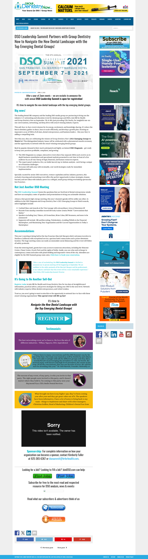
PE (66, 19)
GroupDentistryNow (29, 92)
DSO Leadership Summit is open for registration (59, 98)
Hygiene (36, 19)
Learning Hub (127, 19)
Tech (54, 19)
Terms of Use (120, 557)
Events (86, 19)
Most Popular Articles (22, 23)
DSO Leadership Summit (28, 192)
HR (49, 19)
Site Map (113, 557)
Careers (110, 19)
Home (17, 19)
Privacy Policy (129, 557)
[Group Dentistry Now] (33, 7)
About (72, 19)
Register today (20, 284)
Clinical (43, 19)
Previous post (48, 547)
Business (60, 19)
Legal (29, 19)
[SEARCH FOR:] (122, 28)
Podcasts (93, 19)
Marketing (118, 19)
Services (79, 19)
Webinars (102, 19)
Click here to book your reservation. (65, 255)
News (23, 19)
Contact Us (106, 557)
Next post (61, 547)
